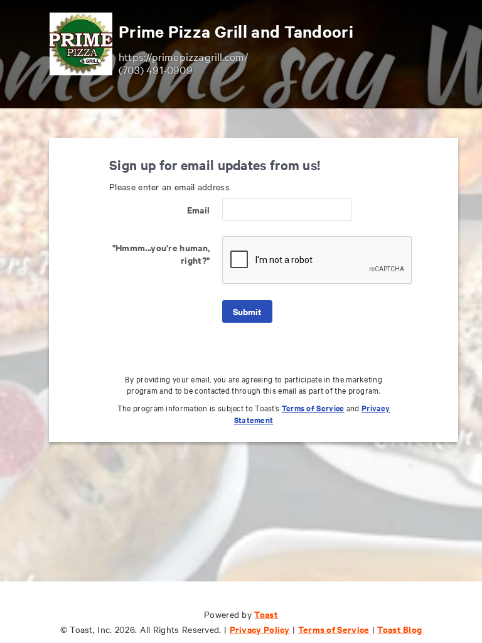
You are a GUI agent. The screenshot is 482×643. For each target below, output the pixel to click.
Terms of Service (313, 408)
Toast (266, 613)
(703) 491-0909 (156, 69)
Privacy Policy (260, 628)
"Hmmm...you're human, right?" (161, 253)
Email (198, 209)
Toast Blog (399, 628)
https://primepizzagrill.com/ (184, 56)
